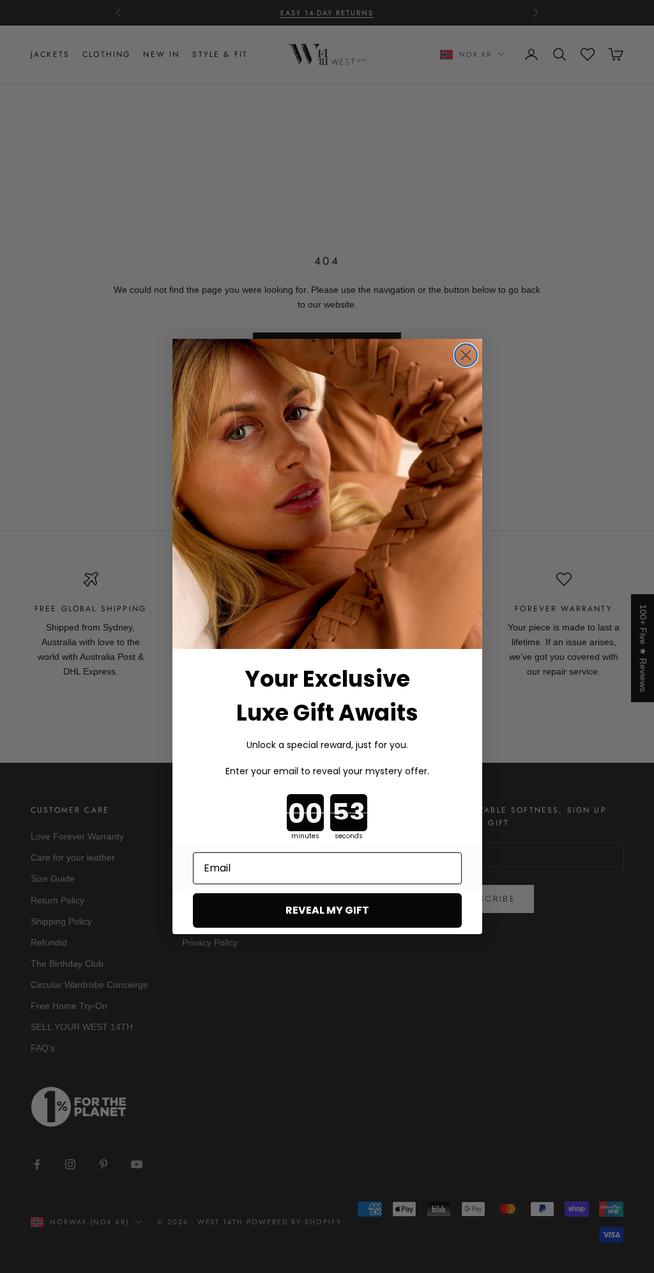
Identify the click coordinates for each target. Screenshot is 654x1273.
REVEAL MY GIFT (327, 910)
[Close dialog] (466, 355)
